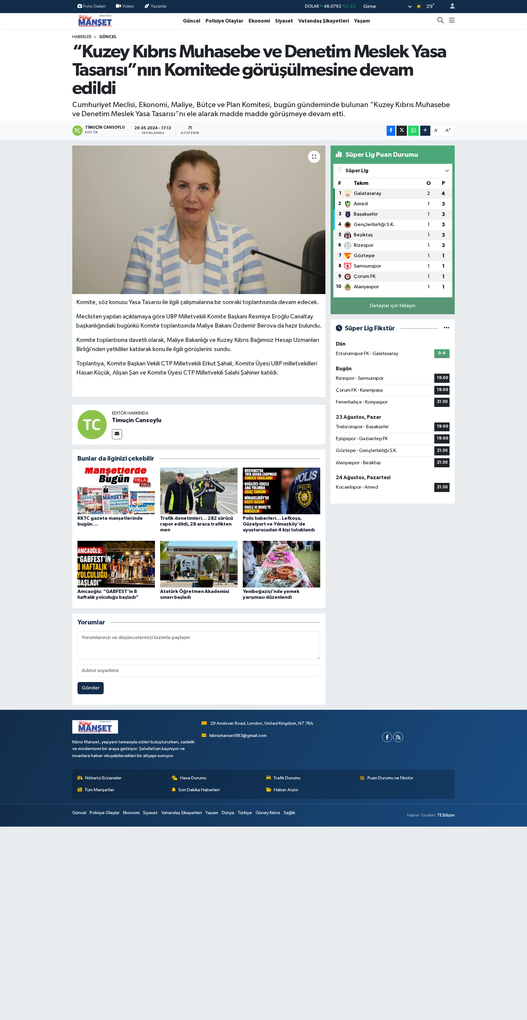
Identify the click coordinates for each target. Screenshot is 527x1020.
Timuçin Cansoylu (136, 420)
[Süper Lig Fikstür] (447, 328)
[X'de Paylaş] (401, 131)
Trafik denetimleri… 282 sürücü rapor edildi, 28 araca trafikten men (196, 524)
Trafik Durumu (286, 778)
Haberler (81, 37)
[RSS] (398, 737)
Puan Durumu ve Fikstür (390, 778)
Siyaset (284, 20)
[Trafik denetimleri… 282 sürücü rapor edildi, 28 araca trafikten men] (199, 491)
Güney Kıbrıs (268, 812)
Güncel (191, 20)
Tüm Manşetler (99, 790)
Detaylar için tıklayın (392, 305)
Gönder (91, 688)
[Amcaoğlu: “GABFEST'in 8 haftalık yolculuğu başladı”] (116, 563)
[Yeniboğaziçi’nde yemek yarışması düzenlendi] (281, 563)
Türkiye (245, 812)
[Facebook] (387, 737)
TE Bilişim (446, 815)
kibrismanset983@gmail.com (238, 735)
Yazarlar (159, 6)
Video (128, 6)
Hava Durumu (193, 778)
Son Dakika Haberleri (199, 790)
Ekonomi (259, 20)
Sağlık (289, 812)
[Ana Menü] (452, 21)
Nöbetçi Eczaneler (103, 778)
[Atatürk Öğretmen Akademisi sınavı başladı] (199, 563)
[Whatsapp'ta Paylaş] (413, 131)
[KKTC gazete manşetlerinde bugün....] (116, 491)
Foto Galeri (94, 6)
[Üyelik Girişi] (450, 6)
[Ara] (440, 21)
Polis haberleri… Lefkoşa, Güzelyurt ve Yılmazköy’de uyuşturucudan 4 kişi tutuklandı (279, 524)
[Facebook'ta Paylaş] (391, 131)
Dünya (228, 812)
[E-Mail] (117, 434)
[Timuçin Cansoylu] (92, 424)
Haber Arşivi (286, 790)
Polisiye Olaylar (224, 20)
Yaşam (362, 20)
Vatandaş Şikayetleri (323, 20)
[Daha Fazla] (425, 131)
